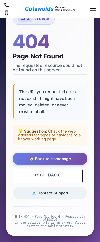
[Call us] (6, 6)
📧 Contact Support (50, 193)
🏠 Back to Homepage (50, 158)
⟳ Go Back (47, 175)
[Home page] (50, 9)
